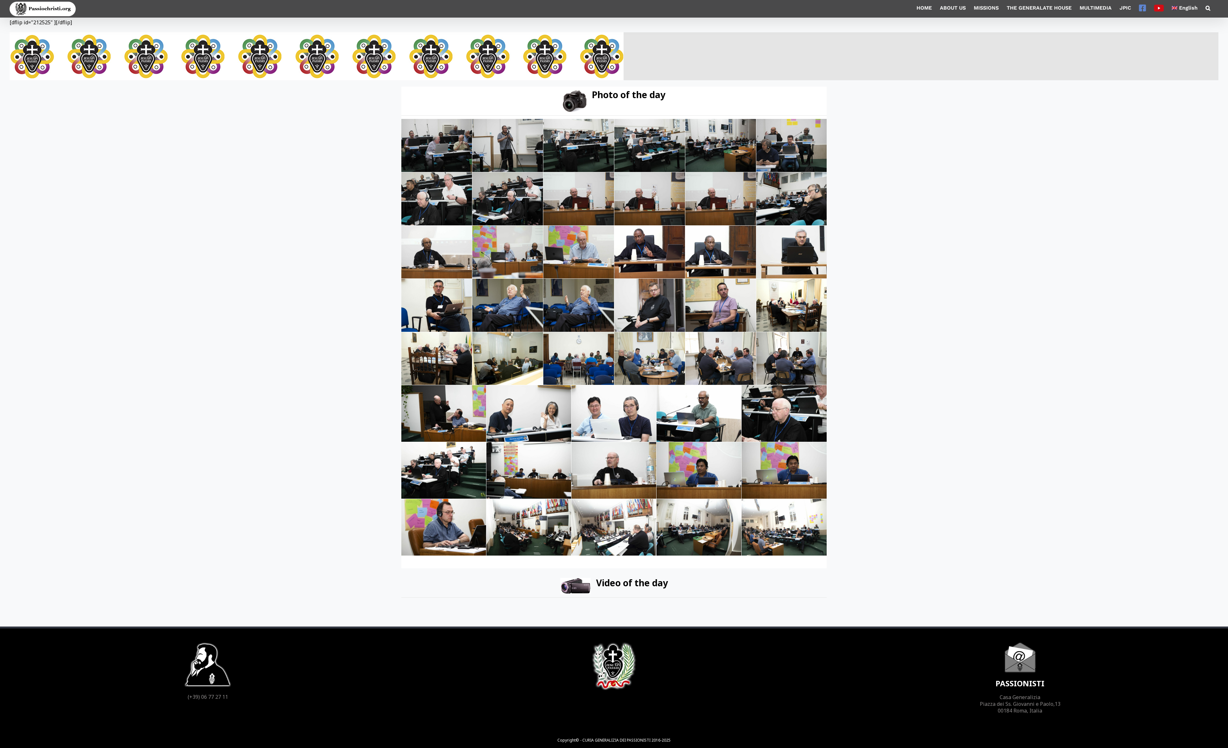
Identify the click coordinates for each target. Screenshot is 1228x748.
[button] (1208, 8)
